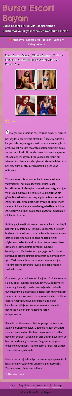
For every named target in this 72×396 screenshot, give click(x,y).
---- (13, 121)
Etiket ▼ (58, 40)
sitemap (57, 385)
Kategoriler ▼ (37, 44)
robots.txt (43, 385)
